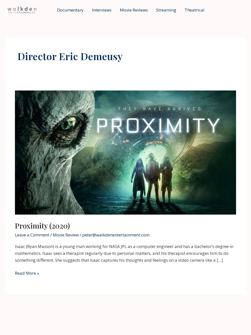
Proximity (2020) (42, 226)
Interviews (102, 10)
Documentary (70, 10)
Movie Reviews (134, 10)
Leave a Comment (32, 235)
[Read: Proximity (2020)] (125, 152)
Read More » (27, 273)
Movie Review (66, 235)
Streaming (166, 10)
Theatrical (194, 10)
